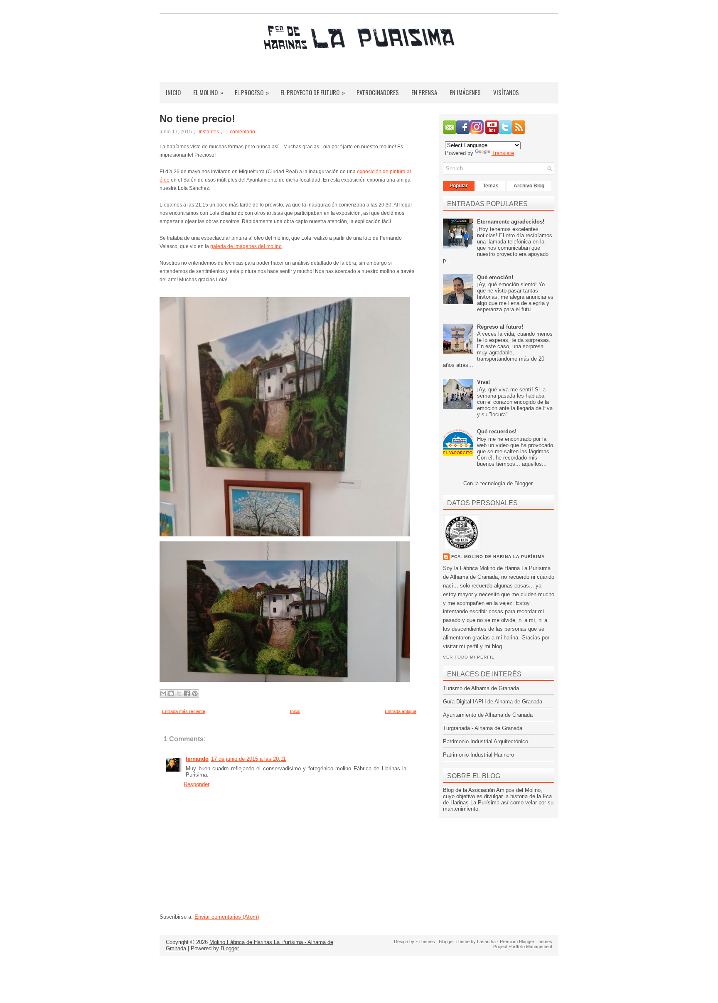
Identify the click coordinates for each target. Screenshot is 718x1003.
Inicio (173, 92)
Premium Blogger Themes (526, 941)
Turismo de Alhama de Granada (481, 688)
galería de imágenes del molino (246, 246)
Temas (491, 186)
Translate (503, 153)
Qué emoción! (495, 277)
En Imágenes (465, 92)
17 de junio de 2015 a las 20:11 (248, 759)
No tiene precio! (197, 119)
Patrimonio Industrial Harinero (478, 755)
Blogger (523, 483)
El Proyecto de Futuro (312, 92)
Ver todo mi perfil (468, 657)
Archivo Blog (529, 186)
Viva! (483, 382)
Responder (196, 784)
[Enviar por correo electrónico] (163, 693)
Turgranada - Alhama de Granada (482, 728)
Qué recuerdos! (496, 431)
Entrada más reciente (183, 711)
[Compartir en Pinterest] (195, 693)
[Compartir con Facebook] (187, 693)
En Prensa (424, 92)
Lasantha (486, 941)
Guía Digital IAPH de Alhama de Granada (492, 701)
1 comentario (240, 132)
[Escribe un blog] (171, 693)
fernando (197, 759)
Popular (459, 186)
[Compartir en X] (179, 693)
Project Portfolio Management (522, 946)
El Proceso (252, 92)
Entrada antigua (400, 711)
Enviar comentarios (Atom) (226, 917)
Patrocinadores (378, 92)
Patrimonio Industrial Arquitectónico (485, 741)
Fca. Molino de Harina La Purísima (498, 556)
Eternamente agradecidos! (510, 222)
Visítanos (506, 92)
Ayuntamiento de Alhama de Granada (488, 715)
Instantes (209, 132)
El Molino (208, 92)
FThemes (425, 941)
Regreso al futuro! (500, 327)
